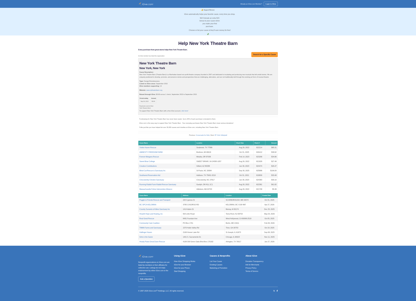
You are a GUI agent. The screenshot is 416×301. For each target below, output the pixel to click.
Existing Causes (216, 265)
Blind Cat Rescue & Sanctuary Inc (152, 171)
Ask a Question (146, 279)
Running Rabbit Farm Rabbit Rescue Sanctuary (157, 184)
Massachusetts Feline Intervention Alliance (155, 189)
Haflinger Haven (145, 232)
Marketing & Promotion (218, 268)
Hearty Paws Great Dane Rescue (152, 242)
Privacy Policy (250, 268)
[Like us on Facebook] (277, 291)
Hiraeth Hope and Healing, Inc (151, 214)
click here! (184, 111)
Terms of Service (251, 271)
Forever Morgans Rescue (149, 157)
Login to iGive (271, 4)
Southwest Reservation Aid (149, 175)
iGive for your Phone (182, 268)
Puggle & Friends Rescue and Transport (154, 200)
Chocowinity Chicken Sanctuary (151, 180)
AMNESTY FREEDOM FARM (150, 152)
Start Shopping (179, 271)
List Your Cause (216, 261)
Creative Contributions (148, 166)
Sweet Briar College (147, 161)
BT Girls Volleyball (221, 135)
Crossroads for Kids (202, 135)
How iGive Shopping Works (184, 261)
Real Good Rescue (146, 218)
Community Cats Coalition (149, 223)
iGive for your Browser (182, 265)
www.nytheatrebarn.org (154, 90)
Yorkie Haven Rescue (147, 147)
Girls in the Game (146, 237)
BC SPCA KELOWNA (147, 205)
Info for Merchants (252, 265)
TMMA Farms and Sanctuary (150, 228)
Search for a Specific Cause (264, 54)
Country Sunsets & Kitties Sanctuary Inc (154, 209)
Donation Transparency (254, 261)
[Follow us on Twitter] (274, 291)
